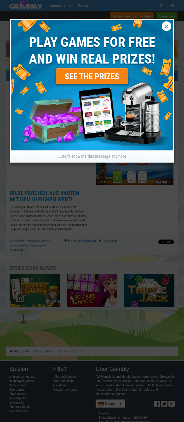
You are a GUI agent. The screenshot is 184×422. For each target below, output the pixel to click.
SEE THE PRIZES (92, 76)
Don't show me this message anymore (93, 156)
